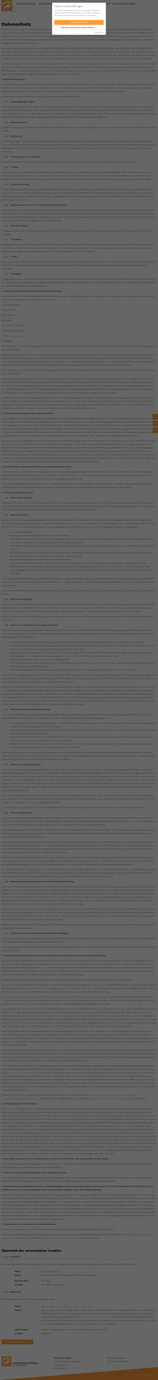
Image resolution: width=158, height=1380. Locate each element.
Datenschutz (99, 32)
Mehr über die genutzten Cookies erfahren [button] (77, 27)
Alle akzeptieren (79, 22)
